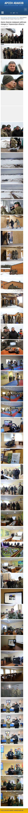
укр (11, 13)
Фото (18, 17)
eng (17, 13)
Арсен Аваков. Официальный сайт (14, 4)
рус (14, 13)
